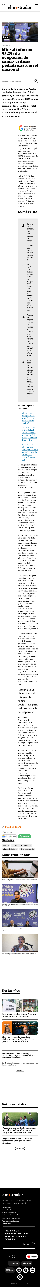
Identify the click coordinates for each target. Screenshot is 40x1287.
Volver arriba (6, 1256)
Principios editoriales (9, 1212)
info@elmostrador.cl (19, 1203)
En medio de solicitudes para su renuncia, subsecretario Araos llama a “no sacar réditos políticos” (20, 905)
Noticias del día (14, 1104)
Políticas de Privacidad (10, 1214)
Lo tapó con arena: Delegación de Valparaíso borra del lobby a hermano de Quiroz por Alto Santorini (30, 287)
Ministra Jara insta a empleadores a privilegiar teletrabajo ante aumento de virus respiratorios (19, 954)
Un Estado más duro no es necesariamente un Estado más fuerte (20, 1064)
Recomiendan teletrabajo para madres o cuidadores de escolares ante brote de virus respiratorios (19, 880)
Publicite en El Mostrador (11, 1218)
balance (6, 845)
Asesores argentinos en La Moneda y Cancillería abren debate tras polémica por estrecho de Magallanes (30, 335)
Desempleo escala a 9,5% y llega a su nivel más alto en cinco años (19, 1015)
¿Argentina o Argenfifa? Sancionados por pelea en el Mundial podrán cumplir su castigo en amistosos (19, 1130)
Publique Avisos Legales (10, 1221)
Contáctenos (6, 1223)
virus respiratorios (27, 849)
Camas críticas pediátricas (21, 845)
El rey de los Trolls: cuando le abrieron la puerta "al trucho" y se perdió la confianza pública (18, 1039)
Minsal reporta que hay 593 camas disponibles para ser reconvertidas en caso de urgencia (20, 929)
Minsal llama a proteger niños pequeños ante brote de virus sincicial (28, 418)
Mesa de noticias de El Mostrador (12, 81)
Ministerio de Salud (10, 849)
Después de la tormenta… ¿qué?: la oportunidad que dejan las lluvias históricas (17, 1140)
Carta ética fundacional (10, 1209)
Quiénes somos (7, 1207)
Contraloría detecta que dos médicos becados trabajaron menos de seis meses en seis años (30, 242)
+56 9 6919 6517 (7, 1203)
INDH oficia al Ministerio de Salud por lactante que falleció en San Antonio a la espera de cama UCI (30, 452)
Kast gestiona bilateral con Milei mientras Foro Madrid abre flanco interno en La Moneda (30, 378)
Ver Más (19, 1070)
